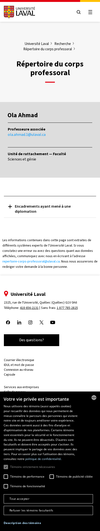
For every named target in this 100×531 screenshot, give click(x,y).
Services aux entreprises (21, 387)
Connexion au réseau (18, 369)
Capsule (9, 374)
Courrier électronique (19, 360)
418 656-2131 (29, 308)
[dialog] (50, 461)
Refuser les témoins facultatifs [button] (31, 510)
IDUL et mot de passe (19, 365)
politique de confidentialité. (43, 459)
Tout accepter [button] (19, 499)
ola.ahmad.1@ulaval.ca (27, 134)
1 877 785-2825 (67, 308)
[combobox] (94, 397)
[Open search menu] (78, 12)
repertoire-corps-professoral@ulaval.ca (31, 261)
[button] (22, 523)
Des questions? (31, 339)
